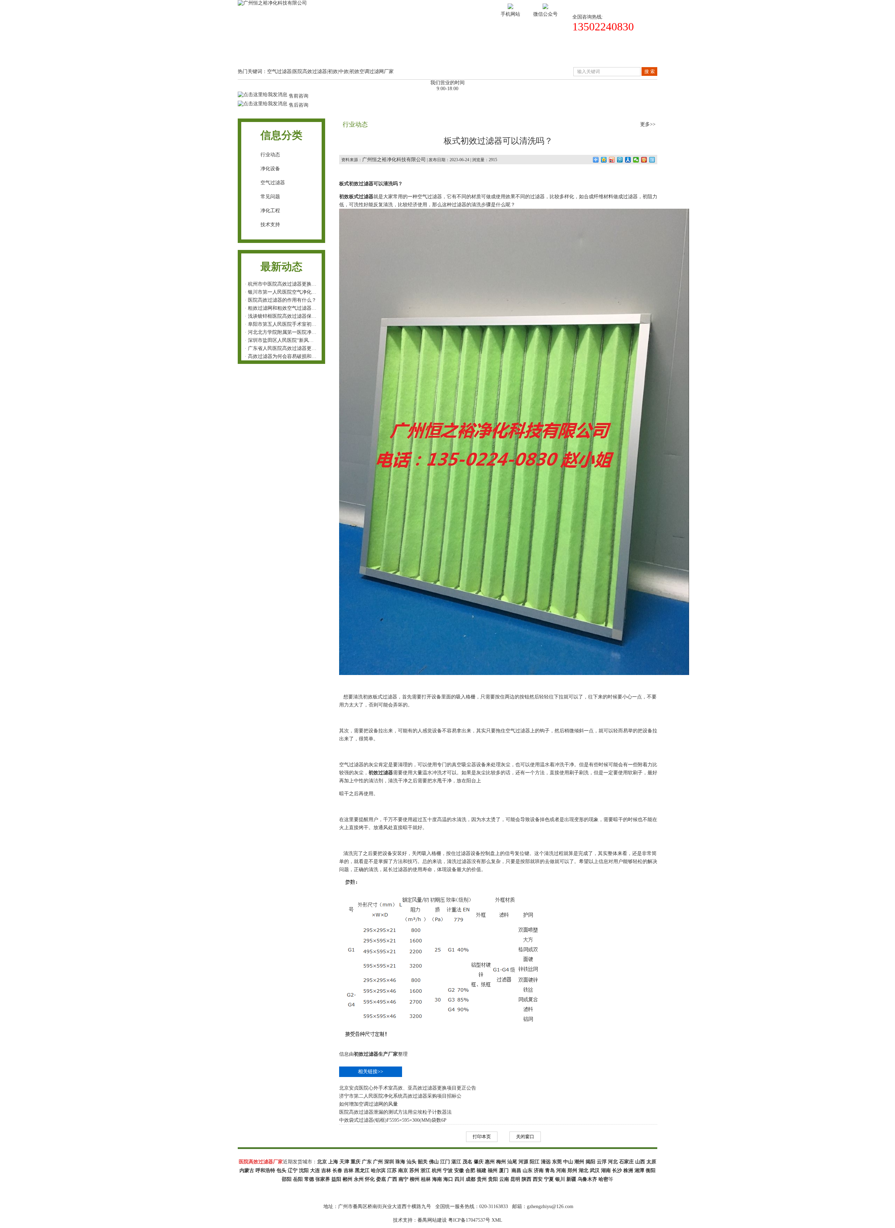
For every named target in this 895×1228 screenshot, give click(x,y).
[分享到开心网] (644, 160)
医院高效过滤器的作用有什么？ (282, 300)
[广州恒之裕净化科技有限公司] (272, 3)
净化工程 (270, 210)
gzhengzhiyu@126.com (550, 1206)
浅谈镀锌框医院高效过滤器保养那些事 (289, 316)
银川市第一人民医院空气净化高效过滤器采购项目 (302, 292)
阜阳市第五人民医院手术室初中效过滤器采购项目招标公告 (311, 324)
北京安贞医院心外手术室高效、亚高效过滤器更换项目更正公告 (407, 1088)
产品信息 (367, 53)
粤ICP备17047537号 (469, 1220)
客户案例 (419, 53)
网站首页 (263, 53)
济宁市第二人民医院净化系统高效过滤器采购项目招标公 (400, 1096)
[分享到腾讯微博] (620, 160)
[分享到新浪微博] (612, 160)
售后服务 (522, 53)
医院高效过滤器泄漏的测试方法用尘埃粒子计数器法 (395, 1112)
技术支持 (470, 53)
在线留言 (574, 53)
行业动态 (270, 154)
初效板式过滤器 (380, 696)
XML (497, 1220)
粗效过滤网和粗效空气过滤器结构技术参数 (294, 308)
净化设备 (270, 168)
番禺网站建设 (432, 1220)
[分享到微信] (636, 160)
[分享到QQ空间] (604, 160)
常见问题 (270, 196)
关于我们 (315, 53)
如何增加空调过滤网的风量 (368, 1104)
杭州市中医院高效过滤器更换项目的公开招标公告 (302, 284)
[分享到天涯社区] (652, 160)
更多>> (648, 124)
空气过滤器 (272, 182)
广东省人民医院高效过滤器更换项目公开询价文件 (302, 348)
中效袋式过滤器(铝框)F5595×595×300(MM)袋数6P (392, 1120)
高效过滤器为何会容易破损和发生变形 (289, 356)
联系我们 (626, 53)
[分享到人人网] (628, 160)
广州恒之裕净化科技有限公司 (394, 159)
